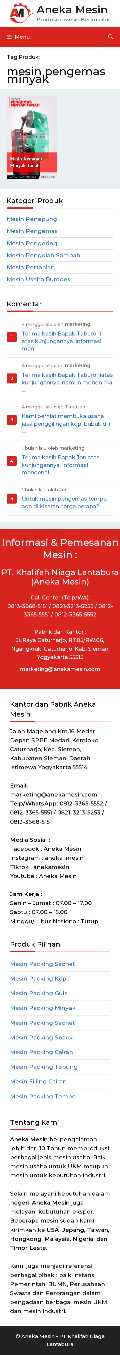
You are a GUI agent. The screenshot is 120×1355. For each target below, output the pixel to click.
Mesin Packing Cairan (41, 1052)
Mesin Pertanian (31, 267)
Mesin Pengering (32, 243)
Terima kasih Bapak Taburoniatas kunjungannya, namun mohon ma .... (67, 382)
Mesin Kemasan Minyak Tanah (26, 162)
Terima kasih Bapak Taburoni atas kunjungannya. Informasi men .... (61, 341)
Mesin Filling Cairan (38, 1081)
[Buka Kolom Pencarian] (111, 37)
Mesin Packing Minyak (43, 1008)
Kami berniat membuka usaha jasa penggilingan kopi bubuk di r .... (66, 423)
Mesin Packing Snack (41, 1037)
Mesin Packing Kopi (39, 978)
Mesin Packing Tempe (43, 1096)
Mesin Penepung (32, 219)
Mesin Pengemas (32, 231)
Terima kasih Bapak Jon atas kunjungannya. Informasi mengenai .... (61, 465)
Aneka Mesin (72, 9)
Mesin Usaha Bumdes (38, 279)
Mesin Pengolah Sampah (43, 255)
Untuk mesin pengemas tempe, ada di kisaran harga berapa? (65, 502)
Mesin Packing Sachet (42, 964)
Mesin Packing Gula (39, 993)
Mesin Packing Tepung (44, 1066)
